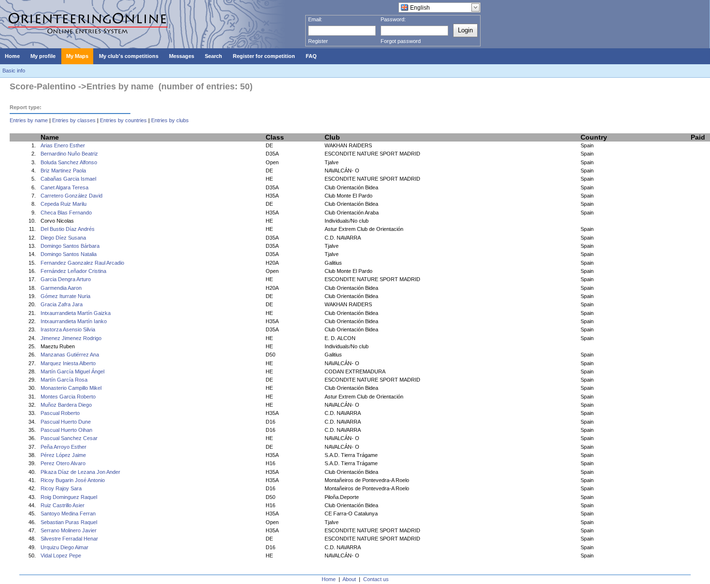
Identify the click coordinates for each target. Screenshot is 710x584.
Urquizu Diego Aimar (64, 547)
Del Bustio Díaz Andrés (68, 229)
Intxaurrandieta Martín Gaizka (76, 313)
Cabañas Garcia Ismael (68, 179)
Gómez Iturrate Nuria (65, 296)
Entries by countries (123, 120)
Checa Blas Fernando (66, 212)
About (349, 579)
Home (329, 579)
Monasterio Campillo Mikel (71, 388)
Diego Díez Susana (63, 238)
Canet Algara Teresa (64, 187)
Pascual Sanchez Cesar (69, 438)
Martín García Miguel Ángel (72, 371)
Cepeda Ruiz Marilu (63, 204)
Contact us (376, 579)
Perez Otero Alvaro (63, 463)
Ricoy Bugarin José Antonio (73, 480)
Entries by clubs (170, 120)
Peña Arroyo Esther (63, 447)
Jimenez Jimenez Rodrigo (71, 338)
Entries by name (29, 120)
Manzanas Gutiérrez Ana (70, 354)
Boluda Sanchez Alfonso (69, 162)
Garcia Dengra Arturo (66, 279)
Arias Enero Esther (63, 145)
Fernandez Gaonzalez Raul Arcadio (82, 263)
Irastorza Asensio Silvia (68, 329)
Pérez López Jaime (63, 455)
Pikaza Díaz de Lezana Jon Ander (80, 472)
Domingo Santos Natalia (69, 254)
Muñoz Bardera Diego (66, 405)
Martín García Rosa (64, 380)
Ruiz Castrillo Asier (63, 505)
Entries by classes (74, 120)
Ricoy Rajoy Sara (61, 488)
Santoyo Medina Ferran (68, 513)
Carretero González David (71, 196)
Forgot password (401, 41)
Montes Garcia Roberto (68, 396)
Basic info (13, 70)
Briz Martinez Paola (63, 170)
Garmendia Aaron (61, 288)
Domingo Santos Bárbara (70, 246)
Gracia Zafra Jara (62, 304)
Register (318, 41)
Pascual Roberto (60, 413)
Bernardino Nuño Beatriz (69, 154)
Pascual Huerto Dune (66, 422)
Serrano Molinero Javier (69, 530)
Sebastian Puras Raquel (69, 522)
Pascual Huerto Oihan (66, 430)
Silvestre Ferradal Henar (69, 538)
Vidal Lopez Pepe (61, 555)
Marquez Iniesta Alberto (68, 363)
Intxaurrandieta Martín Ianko (74, 321)
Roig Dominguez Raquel (69, 497)
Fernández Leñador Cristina (73, 271)
